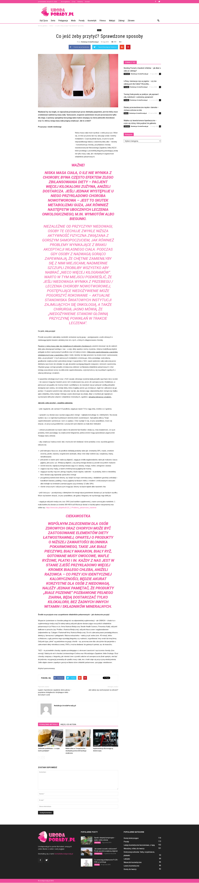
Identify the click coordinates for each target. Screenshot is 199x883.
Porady (82, 20)
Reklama (80, 1)
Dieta (53, 20)
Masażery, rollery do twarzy (134, 848)
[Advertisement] (119, 11)
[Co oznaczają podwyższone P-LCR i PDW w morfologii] (86, 863)
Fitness (103, 20)
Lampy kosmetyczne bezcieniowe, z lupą (139, 845)
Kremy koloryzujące (131, 838)
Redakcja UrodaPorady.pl (90, 42)
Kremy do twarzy (130, 869)
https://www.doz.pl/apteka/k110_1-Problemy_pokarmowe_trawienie (71, 508)
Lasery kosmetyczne (131, 866)
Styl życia (44, 20)
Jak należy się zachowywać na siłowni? (103, 690)
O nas (73, 1)
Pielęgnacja (63, 20)
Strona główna (65, 1)
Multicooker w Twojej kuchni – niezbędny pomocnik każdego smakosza (76, 751)
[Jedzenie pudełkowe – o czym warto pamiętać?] (50, 738)
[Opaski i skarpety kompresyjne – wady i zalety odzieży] (86, 840)
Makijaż (112, 20)
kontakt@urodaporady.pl (64, 854)
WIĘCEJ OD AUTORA (68, 724)
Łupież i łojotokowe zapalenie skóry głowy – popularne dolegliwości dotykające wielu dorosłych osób (54, 692)
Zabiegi (121, 20)
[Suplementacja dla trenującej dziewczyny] (105, 738)
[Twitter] (159, 1)
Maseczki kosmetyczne (133, 862)
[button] (158, 20)
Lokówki (127, 859)
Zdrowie (131, 20)
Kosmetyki (92, 20)
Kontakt (87, 1)
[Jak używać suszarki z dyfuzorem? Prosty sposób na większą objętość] (86, 852)
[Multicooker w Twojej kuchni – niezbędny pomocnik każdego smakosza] (78, 738)
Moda (73, 20)
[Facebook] (155, 1)
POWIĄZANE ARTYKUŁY (48, 724)
